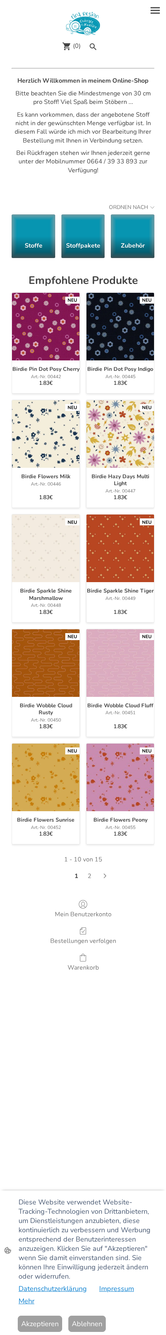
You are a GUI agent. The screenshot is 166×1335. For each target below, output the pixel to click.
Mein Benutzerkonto (83, 914)
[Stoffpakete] (83, 225)
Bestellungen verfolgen (83, 941)
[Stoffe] (33, 225)
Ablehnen (87, 1323)
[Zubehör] (132, 225)
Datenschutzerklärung (53, 1288)
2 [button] (89, 876)
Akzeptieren (40, 1323)
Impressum (116, 1288)
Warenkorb (83, 967)
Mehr (26, 1301)
